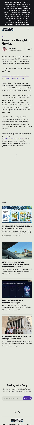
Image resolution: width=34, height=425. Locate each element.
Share (28, 49)
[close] (32, 13)
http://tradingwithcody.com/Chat (13, 138)
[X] (15, 412)
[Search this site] (28, 29)
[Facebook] (19, 412)
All (3, 36)
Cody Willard (12, 48)
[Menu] (31, 29)
